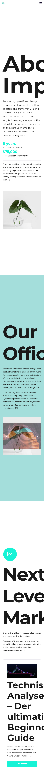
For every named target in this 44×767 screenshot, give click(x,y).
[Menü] (41, 3)
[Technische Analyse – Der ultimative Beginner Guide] (22, 665)
